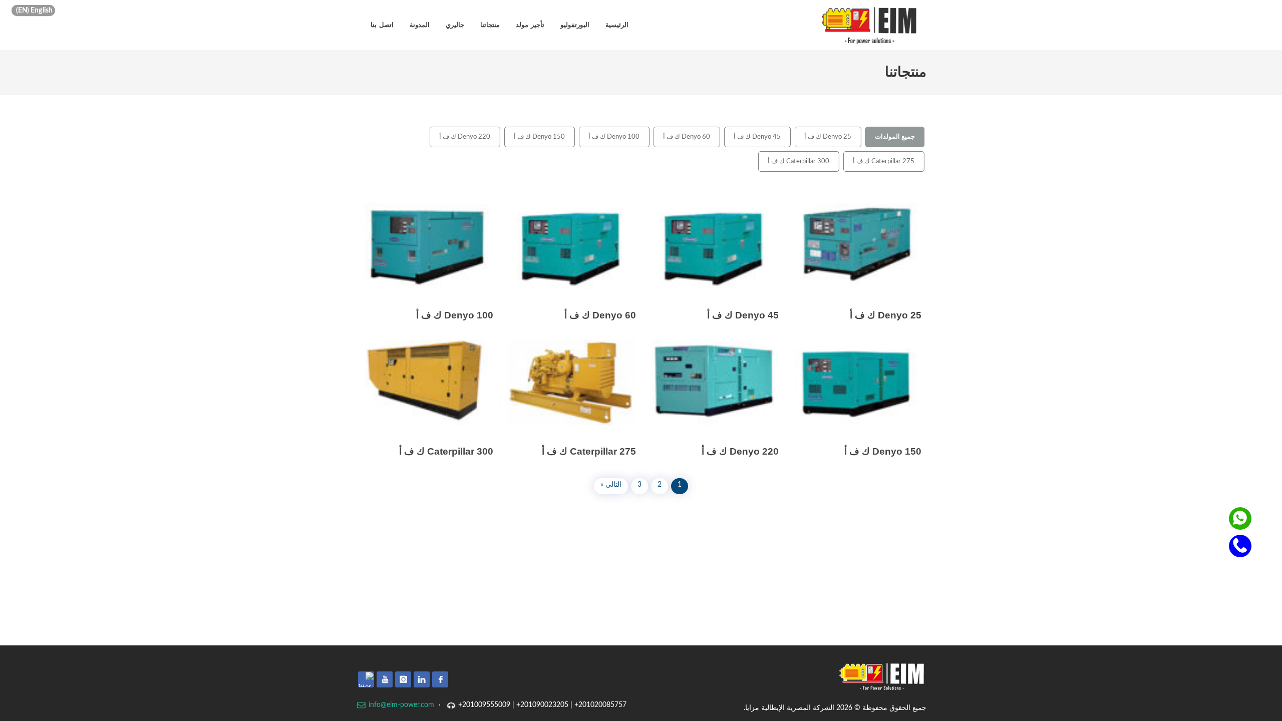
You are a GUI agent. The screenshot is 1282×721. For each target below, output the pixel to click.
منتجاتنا (490, 25)
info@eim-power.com (400, 704)
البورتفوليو (574, 25)
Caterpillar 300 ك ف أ (798, 161)
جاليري (455, 25)
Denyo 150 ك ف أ (539, 137)
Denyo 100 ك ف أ (613, 137)
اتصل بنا (382, 25)
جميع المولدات (895, 137)
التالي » (610, 484)
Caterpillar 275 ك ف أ (883, 161)
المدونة (420, 25)
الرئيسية (616, 25)
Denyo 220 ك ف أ (464, 137)
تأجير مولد (530, 25)
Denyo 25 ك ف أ (827, 137)
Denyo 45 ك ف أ (757, 137)
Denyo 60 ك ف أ (686, 137)
